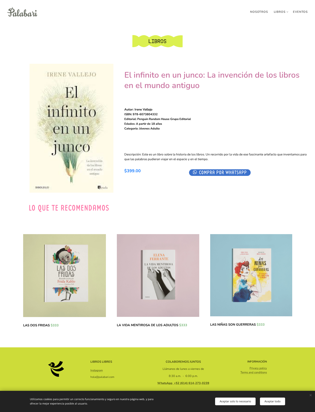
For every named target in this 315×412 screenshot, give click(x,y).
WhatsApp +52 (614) (183, 383)
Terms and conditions (253, 372)
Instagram (96, 370)
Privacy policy (258, 368)
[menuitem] (260, 11)
